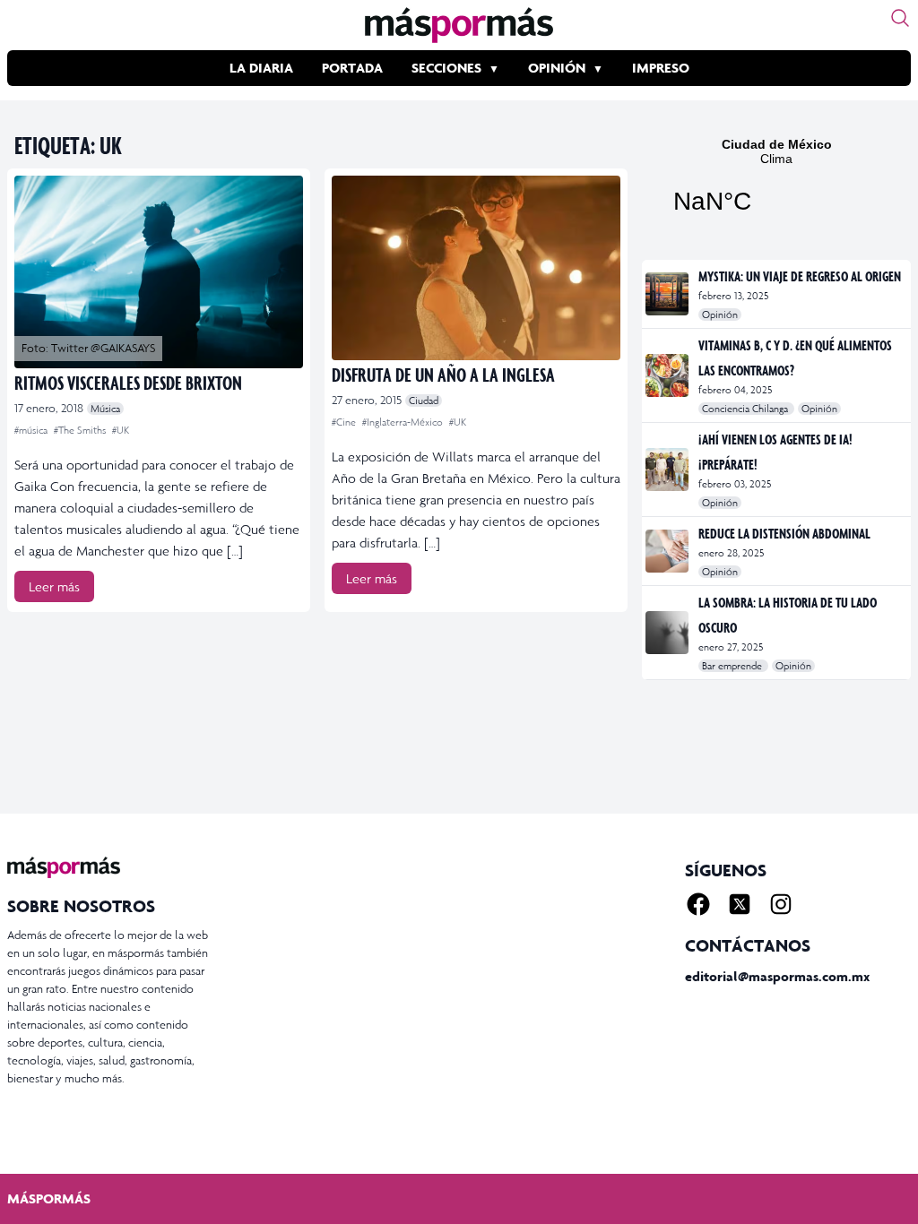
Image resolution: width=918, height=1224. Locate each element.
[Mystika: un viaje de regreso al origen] (668, 293)
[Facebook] (698, 904)
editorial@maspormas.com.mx (777, 976)
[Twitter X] (739, 904)
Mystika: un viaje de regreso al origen (799, 276)
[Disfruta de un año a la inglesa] (476, 268)
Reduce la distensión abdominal (784, 533)
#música (32, 430)
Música (105, 408)
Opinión (556, 67)
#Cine (345, 422)
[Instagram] (780, 904)
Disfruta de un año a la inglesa (443, 374)
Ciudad (423, 400)
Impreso (660, 67)
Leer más (54, 586)
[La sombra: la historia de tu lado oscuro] (668, 632)
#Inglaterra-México (404, 422)
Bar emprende (733, 665)
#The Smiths (81, 430)
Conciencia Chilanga (746, 408)
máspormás (49, 1198)
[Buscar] (900, 18)
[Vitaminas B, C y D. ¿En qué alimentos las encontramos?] (668, 375)
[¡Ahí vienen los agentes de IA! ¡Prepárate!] (668, 469)
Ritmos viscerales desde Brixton (128, 382)
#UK (120, 430)
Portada (352, 67)
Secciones (446, 67)
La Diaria (261, 67)
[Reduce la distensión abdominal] (668, 551)
